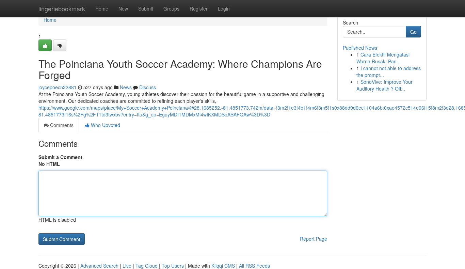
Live (127, 265)
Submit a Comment (60, 157)
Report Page (313, 238)
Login (224, 8)
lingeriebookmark (61, 8)
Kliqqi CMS (223, 265)
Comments (61, 125)
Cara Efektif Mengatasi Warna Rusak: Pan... (383, 58)
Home (101, 8)
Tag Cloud (146, 265)
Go (413, 31)
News (126, 87)
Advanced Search (99, 265)
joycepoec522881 (57, 87)
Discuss (147, 87)
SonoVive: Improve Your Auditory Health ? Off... (384, 85)
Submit (145, 8)
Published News (360, 47)
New (123, 8)
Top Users (173, 265)
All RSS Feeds (254, 265)
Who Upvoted (105, 125)
